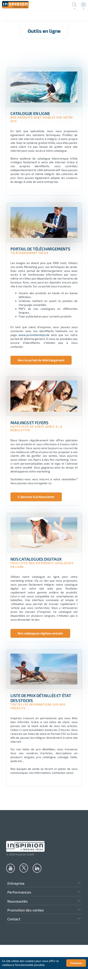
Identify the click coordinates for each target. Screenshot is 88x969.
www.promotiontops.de (34, 335)
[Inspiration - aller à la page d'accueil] (15, 7)
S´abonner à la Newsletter (36, 497)
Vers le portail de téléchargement (41, 360)
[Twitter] (23, 867)
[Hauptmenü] (83, 4)
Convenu (76, 963)
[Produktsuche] (74, 4)
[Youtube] (10, 868)
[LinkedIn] (37, 868)
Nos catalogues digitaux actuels (40, 633)
